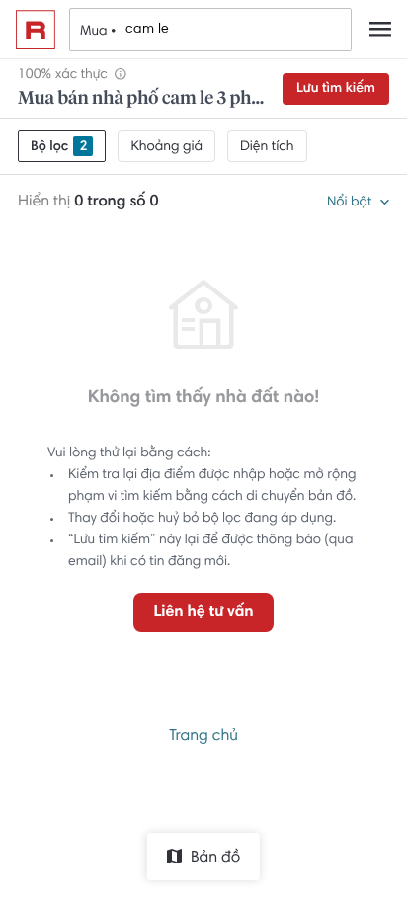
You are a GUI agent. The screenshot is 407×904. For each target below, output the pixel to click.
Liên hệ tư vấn (203, 612)
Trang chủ (203, 737)
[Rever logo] (35, 29)
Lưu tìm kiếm (335, 89)
